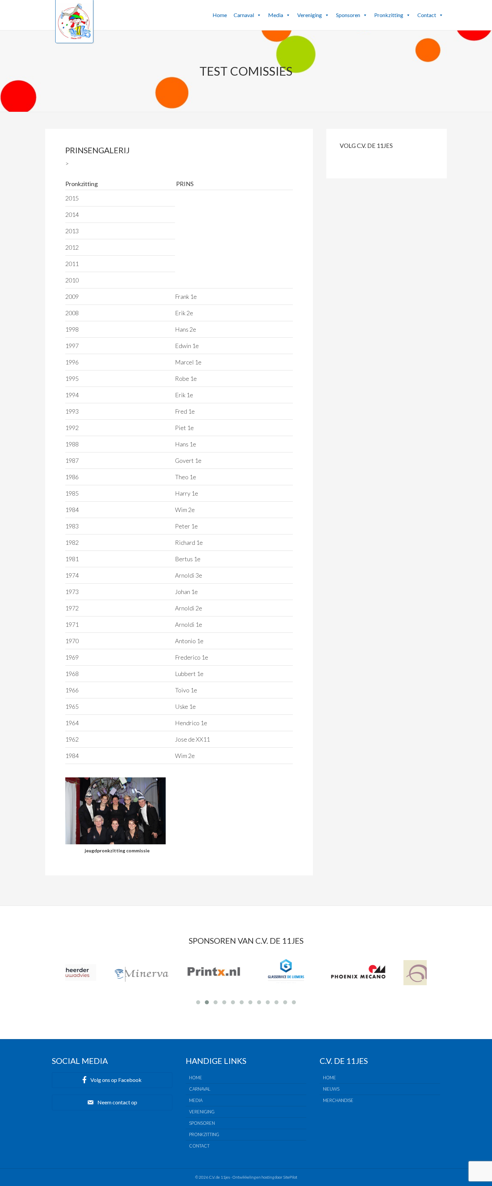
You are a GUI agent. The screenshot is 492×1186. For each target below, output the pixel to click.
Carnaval (244, 15)
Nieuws (331, 1089)
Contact (426, 15)
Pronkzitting (388, 15)
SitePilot (290, 1177)
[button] (258, 15)
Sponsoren (348, 15)
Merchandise (338, 1100)
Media (275, 15)
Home (220, 15)
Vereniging (309, 15)
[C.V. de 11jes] (74, 37)
